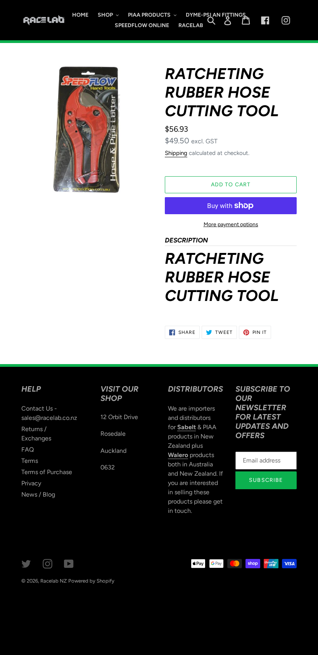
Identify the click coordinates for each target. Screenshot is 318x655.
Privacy (31, 483)
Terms (29, 460)
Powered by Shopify (91, 581)
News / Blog (38, 494)
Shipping (176, 153)
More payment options (231, 224)
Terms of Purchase (46, 472)
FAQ (27, 449)
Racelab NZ (53, 581)
